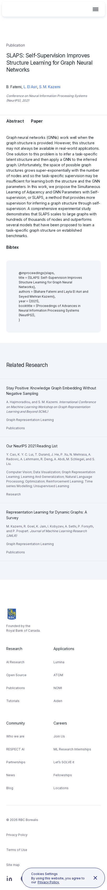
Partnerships (15, 762)
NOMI (58, 688)
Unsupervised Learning (51, 486)
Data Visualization (46, 472)
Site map (13, 865)
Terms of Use (16, 850)
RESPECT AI (15, 749)
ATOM (58, 675)
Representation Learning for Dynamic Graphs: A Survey (47, 509)
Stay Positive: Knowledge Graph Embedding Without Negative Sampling (51, 385)
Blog (9, 788)
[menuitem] (30, 676)
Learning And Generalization (42, 477)
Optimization (35, 481)
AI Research (15, 662)
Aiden (58, 701)
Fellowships (63, 775)
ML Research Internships (72, 749)
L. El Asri (30, 87)
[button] (95, 9)
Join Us (59, 736)
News (10, 775)
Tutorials (12, 701)
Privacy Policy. (48, 882)
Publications (15, 688)
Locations (61, 788)
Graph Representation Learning (30, 420)
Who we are (15, 736)
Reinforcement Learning (64, 481)
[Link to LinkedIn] (9, 881)
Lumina (59, 662)
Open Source (16, 675)
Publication (15, 45)
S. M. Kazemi (50, 87)
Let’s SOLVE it (64, 762)
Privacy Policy (17, 835)
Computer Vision (19, 472)
